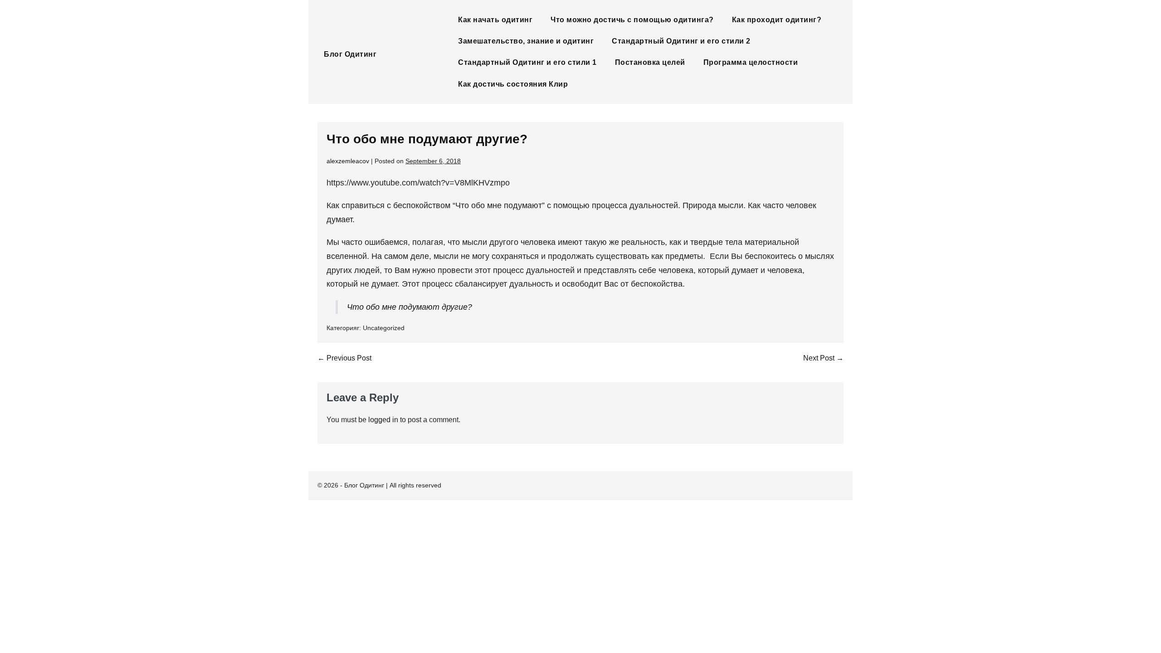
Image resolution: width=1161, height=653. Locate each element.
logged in (383, 420)
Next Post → (823, 358)
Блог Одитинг (350, 54)
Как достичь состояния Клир (513, 84)
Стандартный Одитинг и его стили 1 (527, 62)
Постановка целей (650, 62)
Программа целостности (750, 62)
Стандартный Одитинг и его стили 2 (681, 41)
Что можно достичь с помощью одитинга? (632, 20)
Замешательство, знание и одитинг (526, 41)
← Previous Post (344, 358)
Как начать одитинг (495, 20)
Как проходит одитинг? (777, 20)
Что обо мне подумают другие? (409, 307)
